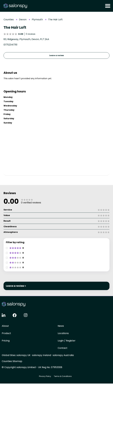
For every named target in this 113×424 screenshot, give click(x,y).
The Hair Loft (55, 19)
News (61, 326)
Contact (62, 348)
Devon (22, 19)
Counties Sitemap (12, 361)
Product (6, 333)
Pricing (6, 340)
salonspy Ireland (41, 355)
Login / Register (66, 340)
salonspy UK (23, 355)
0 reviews (30, 34)
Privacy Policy (45, 376)
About (5, 326)
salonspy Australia (63, 355)
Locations (63, 333)
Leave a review (56, 55)
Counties (9, 19)
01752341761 (10, 44)
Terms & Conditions (63, 376)
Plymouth (37, 19)
